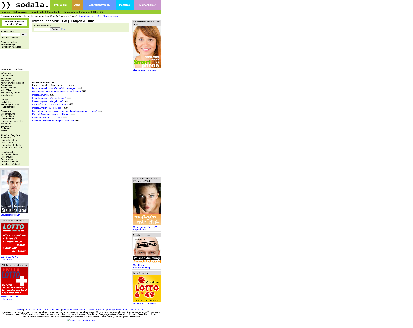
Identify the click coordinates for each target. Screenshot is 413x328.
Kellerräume (6, 123)
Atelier (4, 131)
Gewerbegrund (7, 118)
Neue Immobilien (9, 42)
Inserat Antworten (41, 95)
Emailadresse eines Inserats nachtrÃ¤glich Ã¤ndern (57, 91)
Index (91, 309)
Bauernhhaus (7, 138)
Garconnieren (7, 75)
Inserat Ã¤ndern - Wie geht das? (48, 108)
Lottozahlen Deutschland (144, 303)
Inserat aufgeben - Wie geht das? (48, 101)
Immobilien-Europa (9, 161)
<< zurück (96, 16)
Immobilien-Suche (9, 37)
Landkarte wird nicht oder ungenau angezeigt (53, 121)
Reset (64, 29)
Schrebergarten (8, 152)
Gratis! (14, 23)
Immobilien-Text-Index (133, 309)
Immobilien (61, 5)
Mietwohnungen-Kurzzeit (12, 83)
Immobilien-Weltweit (10, 164)
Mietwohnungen (8, 80)
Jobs (77, 5)
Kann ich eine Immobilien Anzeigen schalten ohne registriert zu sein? (65, 111)
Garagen (5, 99)
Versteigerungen (8, 44)
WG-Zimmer (6, 73)
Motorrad (124, 5)
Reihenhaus (6, 85)
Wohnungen (6, 78)
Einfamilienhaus (8, 88)
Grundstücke (7, 95)
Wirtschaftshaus (8, 142)
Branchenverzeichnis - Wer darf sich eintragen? (55, 88)
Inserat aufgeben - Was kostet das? (49, 98)
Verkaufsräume (8, 114)
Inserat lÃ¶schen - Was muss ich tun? (50, 104)
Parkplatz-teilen (8, 107)
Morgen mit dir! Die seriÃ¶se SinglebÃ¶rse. (146, 228)
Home (20, 309)
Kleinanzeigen (147, 5)
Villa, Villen (6, 90)
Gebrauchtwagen (99, 5)
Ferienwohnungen (9, 159)
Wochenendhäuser (9, 154)
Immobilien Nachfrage (11, 47)
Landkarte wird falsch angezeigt (47, 117)
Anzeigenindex (114, 309)
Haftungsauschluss (52, 309)
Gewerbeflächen (8, 116)
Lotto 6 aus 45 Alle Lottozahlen (9, 258)
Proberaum (6, 128)
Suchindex (101, 309)
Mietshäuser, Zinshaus (11, 92)
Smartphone (84, 16)
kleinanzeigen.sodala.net (144, 70)
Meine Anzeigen (110, 16)
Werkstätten (6, 126)
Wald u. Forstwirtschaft (12, 147)
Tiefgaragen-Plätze (10, 104)
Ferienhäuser (7, 157)
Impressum (29, 309)
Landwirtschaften (9, 140)
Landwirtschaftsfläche (11, 145)
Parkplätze (6, 102)
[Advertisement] (14, 59)
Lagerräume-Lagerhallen (12, 121)
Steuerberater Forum (10, 215)
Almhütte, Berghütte (10, 135)
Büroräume (6, 111)
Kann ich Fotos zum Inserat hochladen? (51, 114)
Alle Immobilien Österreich (74, 309)
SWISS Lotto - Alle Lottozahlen (9, 297)
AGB (38, 309)
